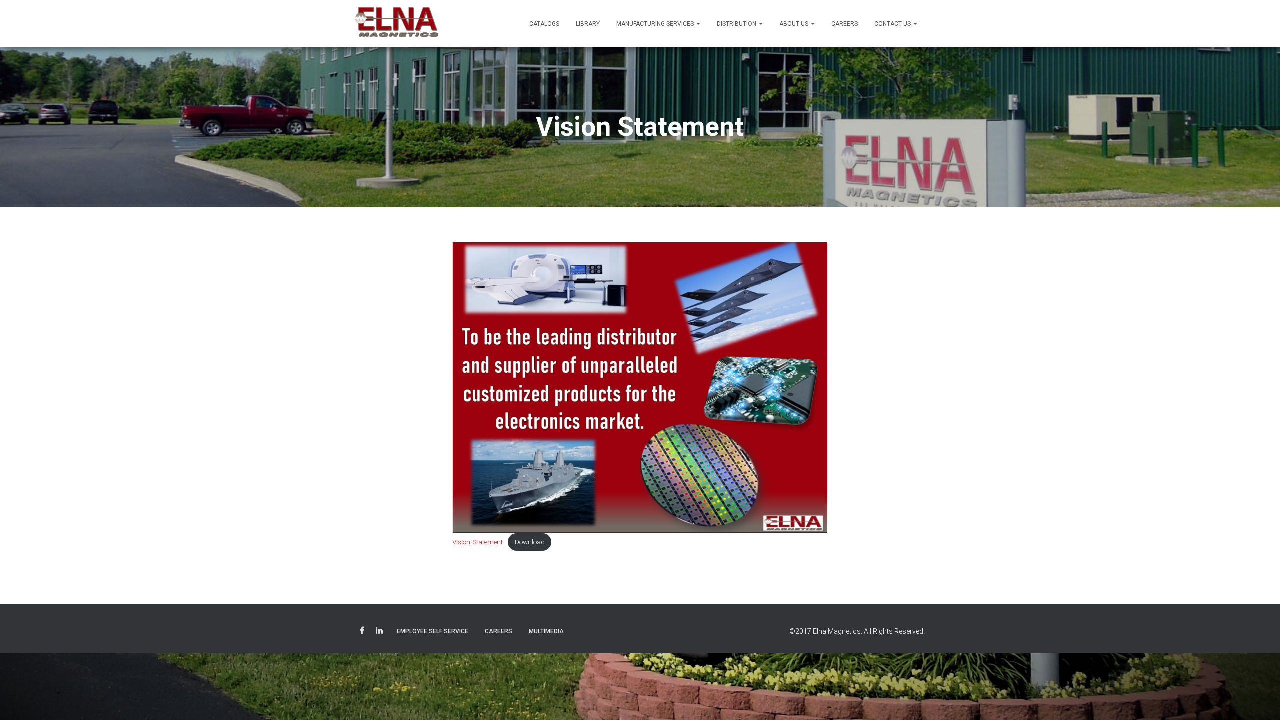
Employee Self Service (432, 631)
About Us (795, 24)
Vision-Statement (477, 542)
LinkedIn (379, 632)
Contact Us (893, 24)
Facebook (362, 632)
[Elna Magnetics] (397, 23)
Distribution (737, 24)
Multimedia (546, 631)
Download (530, 542)
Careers (845, 24)
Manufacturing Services (656, 24)
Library (588, 24)
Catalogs (545, 24)
